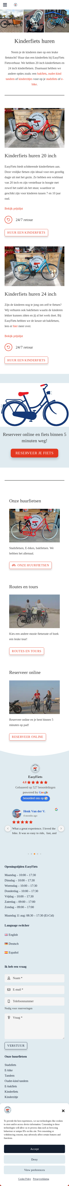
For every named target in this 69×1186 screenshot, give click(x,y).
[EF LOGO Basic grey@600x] (15, 5)
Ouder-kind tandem (16, 1081)
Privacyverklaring (41, 1179)
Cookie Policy (24, 1179)
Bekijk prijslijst (14, 208)
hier (15, 326)
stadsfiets (51, 79)
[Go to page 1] (31, 854)
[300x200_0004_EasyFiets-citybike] (34, 525)
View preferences (34, 1169)
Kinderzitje (11, 1097)
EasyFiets (35, 777)
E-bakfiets (11, 1086)
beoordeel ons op (33, 798)
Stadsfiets (10, 1065)
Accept (34, 1149)
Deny (34, 1159)
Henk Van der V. (34, 811)
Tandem (9, 1075)
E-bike (9, 1070)
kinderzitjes (25, 79)
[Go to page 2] (34, 854)
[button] (63, 1111)
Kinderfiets (11, 1091)
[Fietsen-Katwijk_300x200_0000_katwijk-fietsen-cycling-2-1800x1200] (34, 697)
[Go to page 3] (37, 854)
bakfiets (42, 73)
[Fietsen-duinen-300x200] (34, 611)
